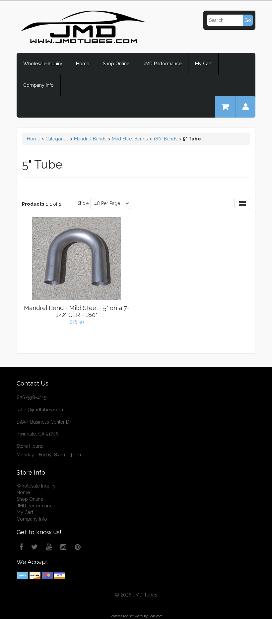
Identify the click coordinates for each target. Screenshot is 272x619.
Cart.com (156, 616)
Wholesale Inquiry (42, 63)
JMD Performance (162, 63)
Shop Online (116, 63)
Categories (57, 138)
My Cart (203, 63)
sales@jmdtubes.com (40, 409)
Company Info (38, 85)
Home (82, 63)
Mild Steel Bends (130, 138)
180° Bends (165, 138)
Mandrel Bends (90, 138)
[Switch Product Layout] (242, 203)
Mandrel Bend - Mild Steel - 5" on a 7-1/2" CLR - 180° (76, 311)
